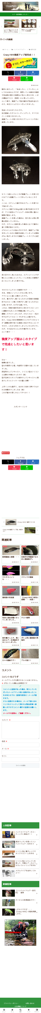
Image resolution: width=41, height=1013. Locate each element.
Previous (2, 27)
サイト (4, 756)
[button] (37, 558)
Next (39, 27)
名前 (4, 741)
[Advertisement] (20, 428)
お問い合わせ (30, 1003)
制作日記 (6, 453)
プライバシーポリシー (11, 1003)
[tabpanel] (12, 26)
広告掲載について (20, 1006)
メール (5, 748)
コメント (6, 720)
